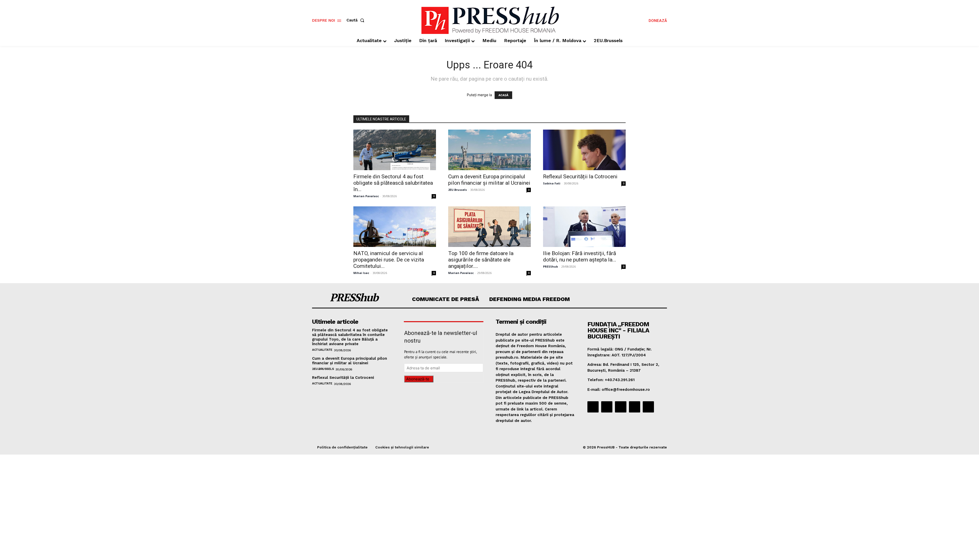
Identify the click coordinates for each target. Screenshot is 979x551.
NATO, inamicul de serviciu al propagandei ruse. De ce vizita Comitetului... (388, 259)
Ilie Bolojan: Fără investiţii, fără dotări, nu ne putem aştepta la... (579, 256)
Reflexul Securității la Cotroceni (580, 176)
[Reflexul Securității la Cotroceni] (584, 150)
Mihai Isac (361, 273)
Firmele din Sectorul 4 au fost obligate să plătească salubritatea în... (393, 182)
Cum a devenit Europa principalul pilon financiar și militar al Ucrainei (489, 179)
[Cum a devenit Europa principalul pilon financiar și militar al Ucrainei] (489, 150)
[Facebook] (593, 406)
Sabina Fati (551, 183)
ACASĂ (503, 95)
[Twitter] (634, 406)
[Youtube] (648, 406)
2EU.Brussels (457, 190)
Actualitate (322, 350)
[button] (356, 20)
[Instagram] (606, 406)
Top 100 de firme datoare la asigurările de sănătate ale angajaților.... (480, 259)
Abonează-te (417, 379)
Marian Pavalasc (366, 196)
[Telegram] (620, 406)
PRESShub (550, 266)
